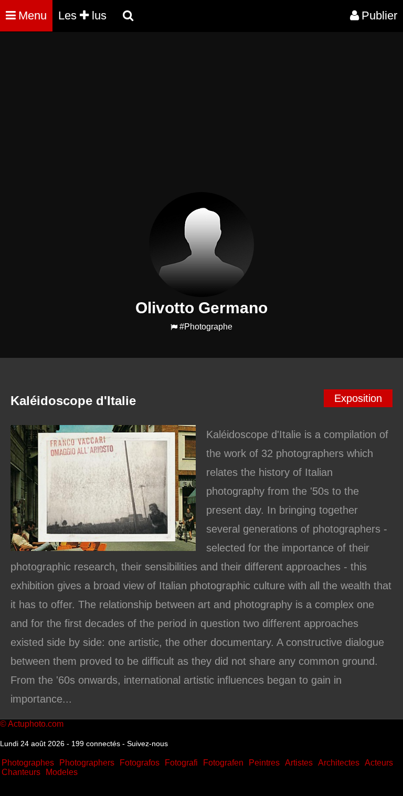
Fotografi (181, 762)
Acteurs (379, 762)
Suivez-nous (147, 743)
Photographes (28, 762)
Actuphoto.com (35, 723)
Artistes (299, 762)
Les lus (82, 15)
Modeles (62, 772)
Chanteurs (21, 772)
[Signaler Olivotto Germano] (174, 327)
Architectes (338, 762)
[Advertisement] (191, 118)
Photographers (86, 762)
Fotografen (223, 762)
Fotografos (140, 762)
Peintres (264, 762)
